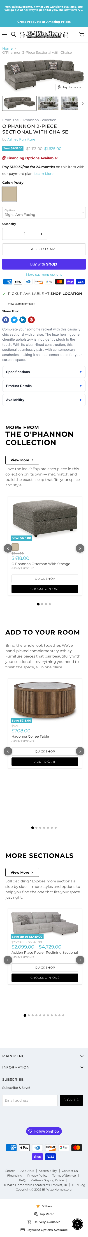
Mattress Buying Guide (47, 1180)
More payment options (44, 274)
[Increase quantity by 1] (41, 234)
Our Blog (78, 1185)
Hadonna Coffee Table (30, 736)
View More (20, 460)
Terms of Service (64, 1175)
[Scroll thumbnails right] (81, 103)
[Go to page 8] (52, 1015)
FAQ (22, 1180)
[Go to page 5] (48, 828)
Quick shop (45, 578)
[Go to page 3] (46, 604)
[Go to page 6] (52, 828)
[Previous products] (8, 548)
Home (7, 48)
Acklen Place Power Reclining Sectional (45, 952)
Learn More (43, 173)
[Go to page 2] (42, 604)
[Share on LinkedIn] (22, 319)
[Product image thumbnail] (48, 103)
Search (10, 1170)
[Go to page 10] (59, 1015)
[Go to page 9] (56, 1015)
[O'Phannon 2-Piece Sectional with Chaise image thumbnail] (19, 103)
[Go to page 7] (56, 828)
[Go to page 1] (38, 604)
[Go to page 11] (63, 1015)
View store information (21, 303)
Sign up (71, 1100)
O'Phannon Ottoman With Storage (41, 564)
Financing (14, 1175)
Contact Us (70, 1170)
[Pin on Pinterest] (31, 319)
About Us (27, 1170)
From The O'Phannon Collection (29, 120)
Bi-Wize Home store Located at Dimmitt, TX (35, 1185)
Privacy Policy (37, 1175)
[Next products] (80, 548)
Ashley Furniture (21, 139)
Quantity (9, 224)
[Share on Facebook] (5, 319)
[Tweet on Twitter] (14, 319)
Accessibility (48, 1170)
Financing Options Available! (32, 158)
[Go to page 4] (50, 604)
